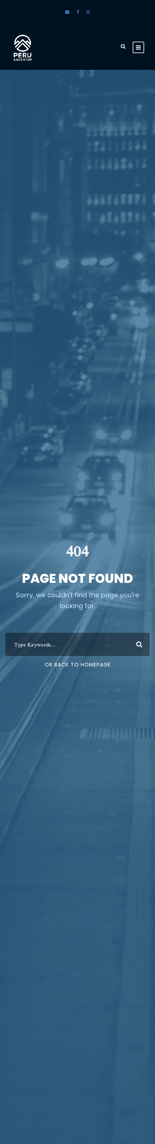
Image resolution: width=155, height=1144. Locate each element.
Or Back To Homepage (78, 664)
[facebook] (78, 12)
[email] (67, 12)
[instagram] (88, 12)
